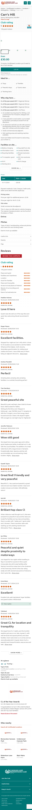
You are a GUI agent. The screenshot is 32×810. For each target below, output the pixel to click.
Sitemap (17, 802)
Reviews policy (5, 805)
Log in (16, 69)
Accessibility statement (21, 798)
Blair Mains (21, 755)
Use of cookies (5, 798)
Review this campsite (11, 256)
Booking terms (19, 800)
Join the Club (6, 778)
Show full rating (6, 305)
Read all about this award (9, 713)
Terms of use (4, 800)
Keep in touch (6, 789)
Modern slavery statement (7, 803)
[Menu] (29, 2)
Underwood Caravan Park (21, 740)
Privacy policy (4, 802)
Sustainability (19, 803)
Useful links (5, 784)
